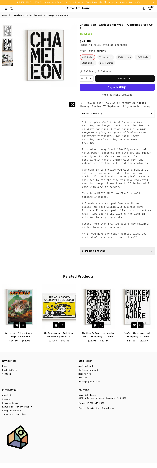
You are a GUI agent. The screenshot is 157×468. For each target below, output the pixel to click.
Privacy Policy (10, 403)
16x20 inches (124, 57)
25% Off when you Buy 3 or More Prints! (78, 2)
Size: (93, 51)
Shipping (86, 44)
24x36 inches (106, 63)
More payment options (117, 94)
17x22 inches (143, 57)
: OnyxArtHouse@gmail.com (99, 408)
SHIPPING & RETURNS (94, 251)
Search (6, 399)
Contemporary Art (88, 370)
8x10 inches (87, 57)
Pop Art (82, 378)
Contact (6, 374)
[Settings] (144, 8)
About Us (7, 395)
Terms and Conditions (14, 414)
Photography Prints (89, 381)
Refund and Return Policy (17, 407)
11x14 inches (105, 57)
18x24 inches (88, 63)
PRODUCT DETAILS (92, 113)
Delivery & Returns (97, 71)
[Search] (11, 8)
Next (74, 66)
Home (4, 15)
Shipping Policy (11, 411)
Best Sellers (9, 370)
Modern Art (84, 374)
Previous (16, 66)
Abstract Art (85, 366)
